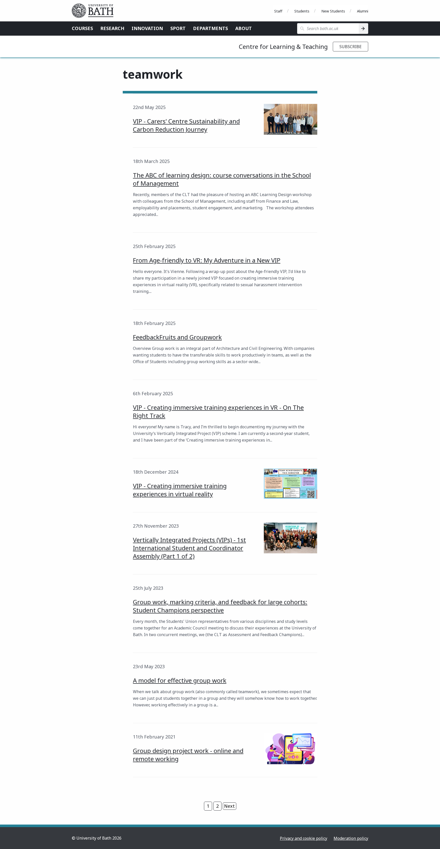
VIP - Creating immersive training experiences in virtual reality (180, 490)
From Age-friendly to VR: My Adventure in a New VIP (206, 260)
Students (301, 11)
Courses (82, 28)
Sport (178, 28)
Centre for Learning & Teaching (283, 46)
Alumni (362, 11)
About (243, 28)
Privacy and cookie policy (303, 838)
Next (229, 806)
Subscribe (350, 46)
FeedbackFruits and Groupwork (177, 337)
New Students (333, 11)
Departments (210, 28)
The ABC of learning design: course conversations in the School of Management (222, 179)
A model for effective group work (179, 680)
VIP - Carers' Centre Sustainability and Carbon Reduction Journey (186, 125)
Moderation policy (351, 838)
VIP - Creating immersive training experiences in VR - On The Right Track (218, 411)
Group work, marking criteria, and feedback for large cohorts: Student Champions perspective (220, 606)
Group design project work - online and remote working (188, 754)
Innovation (147, 28)
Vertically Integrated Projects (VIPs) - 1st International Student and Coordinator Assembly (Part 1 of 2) (189, 548)
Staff (278, 11)
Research (112, 28)
